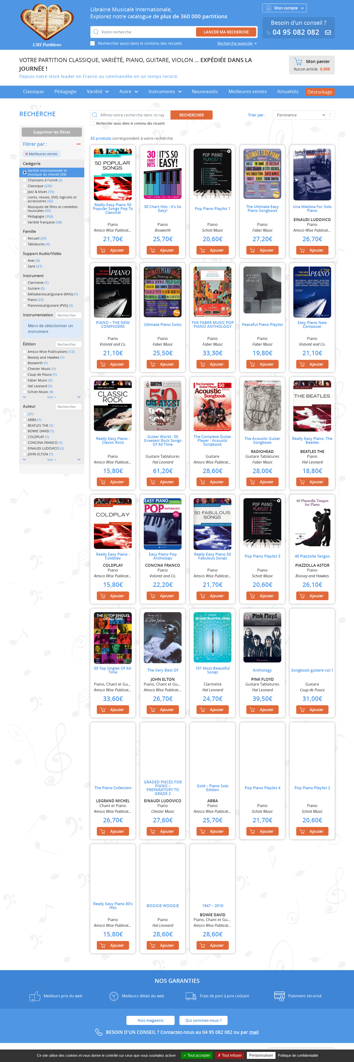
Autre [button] (126, 91)
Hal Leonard (40, 386)
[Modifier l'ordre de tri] (330, 115)
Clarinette (38, 282)
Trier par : (257, 115)
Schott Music (40, 391)
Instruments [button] (162, 91)
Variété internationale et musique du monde (47, 172)
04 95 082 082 (296, 32)
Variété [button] (95, 91)
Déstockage (320, 92)
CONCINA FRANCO (45, 442)
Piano (35, 299)
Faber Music (40, 380)
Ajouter (117, 250)
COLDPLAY (38, 436)
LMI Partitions (47, 44)
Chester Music (42, 368)
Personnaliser (261, 1055)
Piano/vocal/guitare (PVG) (50, 305)
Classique (33, 91)
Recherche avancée (235, 43)
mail (254, 1032)
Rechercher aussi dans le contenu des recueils (140, 43)
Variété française (45, 222)
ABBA (34, 419)
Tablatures (39, 244)
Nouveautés (205, 91)
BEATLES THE (40, 425)
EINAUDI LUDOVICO (46, 448)
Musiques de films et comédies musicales (53, 208)
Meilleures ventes (248, 91)
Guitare (36, 288)
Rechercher (191, 115)
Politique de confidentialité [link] (298, 1055)
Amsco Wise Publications (51, 351)
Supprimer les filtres (51, 132)
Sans (35, 266)
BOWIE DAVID (41, 431)
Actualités (287, 91)
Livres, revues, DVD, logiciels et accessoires (52, 199)
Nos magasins (151, 1020)
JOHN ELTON (40, 454)
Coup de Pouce (42, 374)
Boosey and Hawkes (46, 357)
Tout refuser (231, 1055)
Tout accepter (198, 1055)
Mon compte (286, 8)
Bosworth (38, 363)
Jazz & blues (41, 191)
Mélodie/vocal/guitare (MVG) (53, 294)
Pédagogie (65, 91)
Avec (34, 260)
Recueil (37, 238)
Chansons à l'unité (45, 180)
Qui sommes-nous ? (203, 1020)
